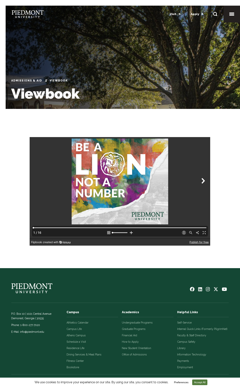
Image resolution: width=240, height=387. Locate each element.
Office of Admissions (134, 354)
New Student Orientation (136, 348)
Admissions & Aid (26, 80)
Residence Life (75, 348)
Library (181, 348)
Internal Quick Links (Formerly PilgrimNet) (202, 328)
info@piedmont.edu (32, 331)
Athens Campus (76, 335)
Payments (183, 360)
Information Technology (191, 354)
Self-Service (184, 322)
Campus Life (74, 328)
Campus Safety (186, 341)
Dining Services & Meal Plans (84, 354)
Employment (185, 367)
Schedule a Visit (76, 341)
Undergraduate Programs (137, 322)
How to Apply (130, 341)
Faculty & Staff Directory (191, 335)
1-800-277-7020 (30, 325)
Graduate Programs (134, 328)
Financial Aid (129, 335)
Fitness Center (75, 360)
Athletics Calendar (77, 322)
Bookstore (73, 367)
